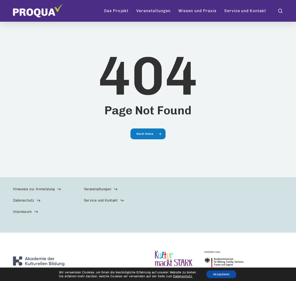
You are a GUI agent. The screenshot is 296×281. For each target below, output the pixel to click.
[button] (37, 189)
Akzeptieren (221, 274)
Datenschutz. (183, 276)
